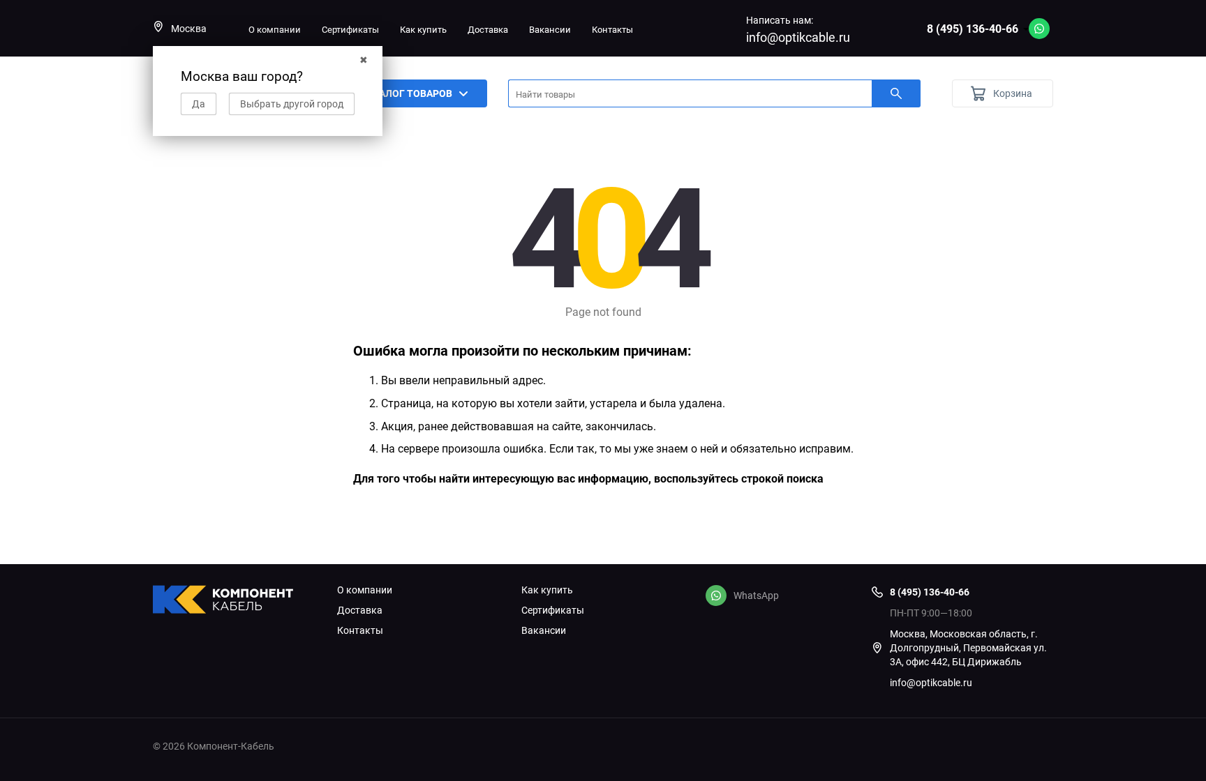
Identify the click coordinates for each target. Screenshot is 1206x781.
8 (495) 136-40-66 (972, 28)
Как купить (423, 29)
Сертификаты (350, 29)
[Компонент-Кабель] (234, 601)
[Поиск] (896, 93)
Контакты (612, 29)
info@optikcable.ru (798, 37)
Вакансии (550, 29)
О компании (274, 29)
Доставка (488, 29)
